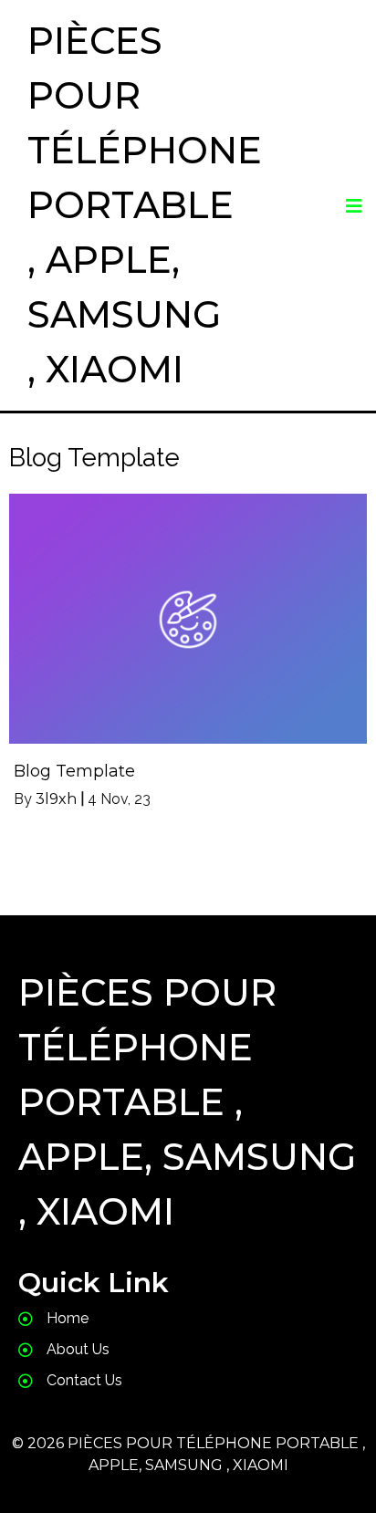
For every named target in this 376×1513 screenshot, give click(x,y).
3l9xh (56, 799)
